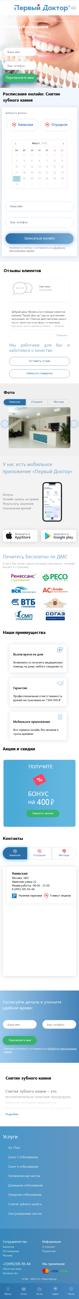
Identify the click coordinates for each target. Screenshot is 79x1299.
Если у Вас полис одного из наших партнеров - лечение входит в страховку (39, 565)
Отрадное (37, 402)
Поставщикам (11, 1251)
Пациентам (48, 1251)
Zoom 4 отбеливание (23, 1167)
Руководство (10, 1273)
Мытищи (59, 402)
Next (74, 424)
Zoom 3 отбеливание (23, 1157)
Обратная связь (12, 1269)
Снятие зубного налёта (25, 1204)
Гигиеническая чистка (24, 1176)
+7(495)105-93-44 (17, 1264)
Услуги (20, 21)
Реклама (7, 1255)
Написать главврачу (39, 373)
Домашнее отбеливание (25, 1185)
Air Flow (14, 1148)
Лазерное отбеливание (25, 1195)
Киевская (14, 402)
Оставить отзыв (39, 361)
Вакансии (8, 1247)
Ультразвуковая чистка (25, 1214)
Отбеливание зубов (39, 21)
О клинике (48, 1247)
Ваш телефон (16, 66)
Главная (6, 21)
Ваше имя (13, 52)
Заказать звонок (42, 813)
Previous (5, 424)
